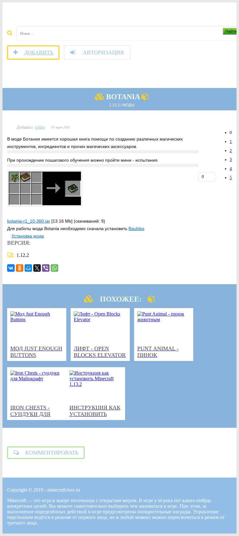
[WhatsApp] (54, 268)
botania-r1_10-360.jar (28, 221)
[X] (37, 268)
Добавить (38, 52)
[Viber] (45, 268)
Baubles (136, 228)
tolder (40, 127)
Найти (231, 31)
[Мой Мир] (28, 268)
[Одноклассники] (19, 268)
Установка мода (28, 235)
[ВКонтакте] (11, 268)
